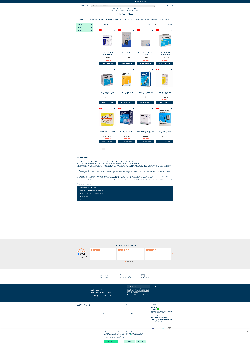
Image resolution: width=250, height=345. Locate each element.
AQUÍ (129, 334)
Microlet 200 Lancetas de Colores (126, 132)
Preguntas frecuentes (107, 313)
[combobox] (123, 6)
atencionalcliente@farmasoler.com (160, 317)
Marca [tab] (79, 30)
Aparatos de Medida (129, 10)
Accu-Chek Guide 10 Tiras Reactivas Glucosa (107, 92)
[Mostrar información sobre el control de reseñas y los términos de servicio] (86, 256)
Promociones (125, 8)
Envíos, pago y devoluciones (133, 313)
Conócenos (104, 307)
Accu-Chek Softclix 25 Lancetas (165, 92)
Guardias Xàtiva (105, 311)
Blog (127, 304)
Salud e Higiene (121, 10)
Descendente (170, 24)
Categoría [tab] (80, 24)
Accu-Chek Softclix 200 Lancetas (126, 92)
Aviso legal (128, 307)
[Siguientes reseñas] (172, 254)
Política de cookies (130, 311)
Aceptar (110, 341)
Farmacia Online (114, 10)
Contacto (104, 309)
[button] (114, 30)
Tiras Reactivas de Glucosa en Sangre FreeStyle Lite (107, 132)
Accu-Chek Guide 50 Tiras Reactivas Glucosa (165, 53)
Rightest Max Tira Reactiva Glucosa (145, 53)
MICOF (157, 323)
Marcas (115, 8)
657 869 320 (154, 309)
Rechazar (141, 341)
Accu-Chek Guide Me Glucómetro (165, 132)
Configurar (129, 341)
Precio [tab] (79, 27)
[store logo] (84, 5)
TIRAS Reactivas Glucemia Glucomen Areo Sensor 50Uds (145, 132)
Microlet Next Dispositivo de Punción (145, 92)
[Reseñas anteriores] (89, 254)
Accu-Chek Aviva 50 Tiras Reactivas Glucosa (107, 53)
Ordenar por (151, 24)
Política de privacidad (134, 292)
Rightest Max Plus (126, 52)
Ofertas (134, 8)
